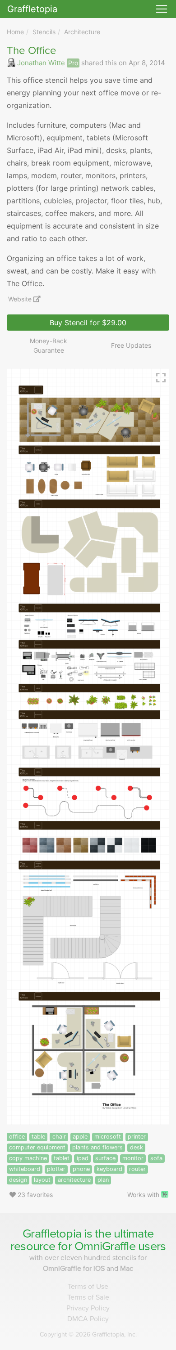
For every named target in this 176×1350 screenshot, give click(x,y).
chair (59, 1136)
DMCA (88, 1318)
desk (136, 1147)
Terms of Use (88, 1286)
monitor (133, 1158)
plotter (56, 1169)
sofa (156, 1158)
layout (42, 1179)
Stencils (44, 32)
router (137, 1169)
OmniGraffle (104, 1246)
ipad (82, 1158)
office (17, 1136)
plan (103, 1179)
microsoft (107, 1136)
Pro (73, 63)
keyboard (109, 1169)
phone (81, 1169)
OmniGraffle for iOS (75, 1268)
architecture (74, 1179)
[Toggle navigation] (161, 9)
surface (105, 1158)
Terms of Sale (88, 1297)
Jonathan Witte (41, 62)
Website (20, 299)
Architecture (82, 32)
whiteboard (24, 1169)
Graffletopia (32, 9)
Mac (126, 1268)
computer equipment (37, 1147)
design (18, 1179)
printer (137, 1136)
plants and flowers (97, 1147)
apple (80, 1136)
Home (15, 32)
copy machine (28, 1158)
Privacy (88, 1308)
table (38, 1136)
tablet (61, 1158)
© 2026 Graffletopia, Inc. (88, 1334)
